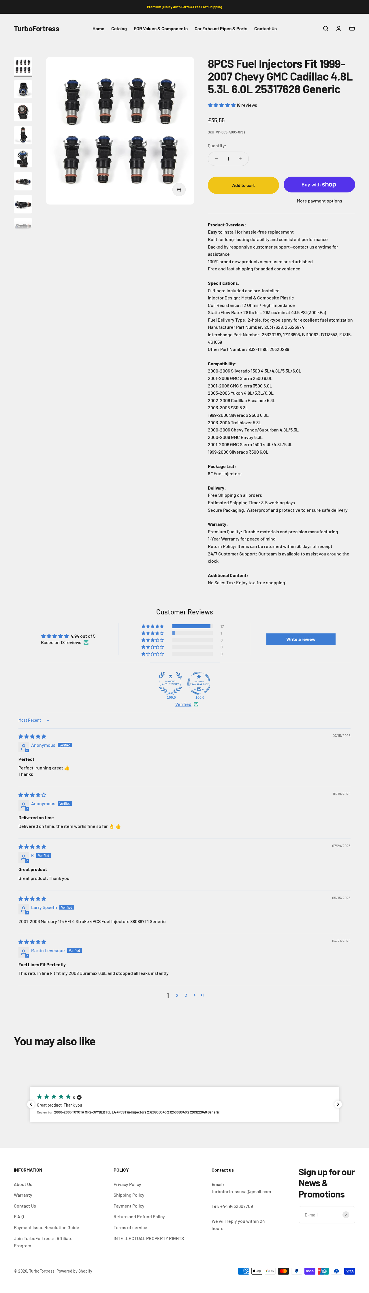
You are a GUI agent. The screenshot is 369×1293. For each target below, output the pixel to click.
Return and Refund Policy (139, 1216)
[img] (32, 736)
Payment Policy (129, 1205)
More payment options (319, 200)
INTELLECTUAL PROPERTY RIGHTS (149, 1238)
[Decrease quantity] (216, 159)
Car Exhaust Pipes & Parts (221, 28)
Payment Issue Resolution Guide (46, 1227)
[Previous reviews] (31, 1104)
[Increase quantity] (240, 159)
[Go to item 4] (23, 136)
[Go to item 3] (23, 113)
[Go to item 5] (23, 159)
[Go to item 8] (23, 228)
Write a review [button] (301, 639)
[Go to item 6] (23, 182)
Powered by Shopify (74, 1271)
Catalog (119, 28)
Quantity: (217, 145)
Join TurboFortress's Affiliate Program (43, 1241)
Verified (183, 704)
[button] (222, 105)
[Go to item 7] (23, 205)
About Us (23, 1184)
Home (98, 28)
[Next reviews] (338, 1104)
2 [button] (177, 995)
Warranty (23, 1194)
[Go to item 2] (23, 90)
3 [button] (186, 995)
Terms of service (130, 1227)
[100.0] (170, 683)
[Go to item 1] (23, 67)
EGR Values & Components (161, 28)
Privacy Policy (127, 1184)
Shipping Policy (129, 1194)
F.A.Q (19, 1216)
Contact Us (265, 28)
